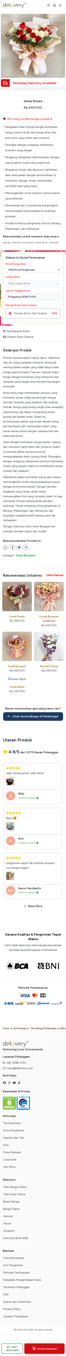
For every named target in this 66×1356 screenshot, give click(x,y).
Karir (6, 1145)
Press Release (12, 1152)
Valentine (16, 242)
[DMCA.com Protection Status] (10, 1103)
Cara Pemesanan (13, 1258)
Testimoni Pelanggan (16, 1287)
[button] (33, 283)
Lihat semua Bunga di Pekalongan (35, 716)
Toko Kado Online (14, 1194)
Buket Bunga (11, 1201)
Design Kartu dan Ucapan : (22, 305)
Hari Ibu (7, 242)
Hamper (8, 1216)
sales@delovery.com (20, 1068)
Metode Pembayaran (16, 1272)
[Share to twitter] (12, 547)
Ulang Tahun (41, 242)
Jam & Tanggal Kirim (18, 290)
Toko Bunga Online (15, 1187)
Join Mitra (9, 1167)
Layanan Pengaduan (15, 1316)
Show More (35, 906)
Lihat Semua (54, 575)
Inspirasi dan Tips (13, 1137)
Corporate (9, 1159)
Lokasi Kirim (13, 276)
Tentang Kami (12, 1123)
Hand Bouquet (26, 555)
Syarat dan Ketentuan (17, 1301)
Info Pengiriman (13, 1265)
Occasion (9, 1230)
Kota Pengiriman (16, 264)
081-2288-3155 (16, 1062)
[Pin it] (25, 547)
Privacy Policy (12, 1309)
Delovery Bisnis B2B (15, 1238)
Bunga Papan (11, 1209)
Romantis (53, 242)
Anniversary (28, 242)
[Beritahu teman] (5, 547)
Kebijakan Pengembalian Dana (22, 1280)
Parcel (7, 1223)
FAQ (6, 1294)
